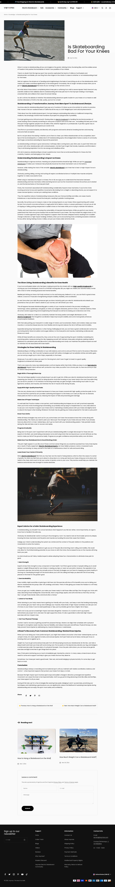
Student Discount (41, 860)
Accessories (49, 8)
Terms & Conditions (70, 856)
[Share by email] (39, 695)
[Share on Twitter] (30, 695)
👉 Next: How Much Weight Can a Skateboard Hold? (79, 706)
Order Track (39, 839)
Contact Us (68, 835)
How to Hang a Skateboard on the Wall (34, 758)
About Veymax (69, 839)
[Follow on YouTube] (22, 874)
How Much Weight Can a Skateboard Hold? (78, 757)
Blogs (72, 8)
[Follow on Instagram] (14, 874)
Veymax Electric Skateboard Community (44, 866)
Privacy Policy (58, 782)
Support (79, 8)
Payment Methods (70, 852)
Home (6, 14)
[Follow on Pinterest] (18, 874)
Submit (27, 808)
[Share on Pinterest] (35, 695)
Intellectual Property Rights (73, 860)
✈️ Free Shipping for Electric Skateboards (29, 2)
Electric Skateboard (29, 8)
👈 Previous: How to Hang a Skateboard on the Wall (36, 706)
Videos (37, 848)
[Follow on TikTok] (27, 874)
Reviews (38, 852)
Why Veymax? (40, 856)
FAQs (37, 835)
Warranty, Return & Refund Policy (73, 866)
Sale (41, 8)
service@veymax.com (101, 837)
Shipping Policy (69, 844)
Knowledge (12, 14)
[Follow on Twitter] (9, 874)
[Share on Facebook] (26, 695)
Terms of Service (69, 782)
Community (62, 8)
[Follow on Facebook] (5, 874)
